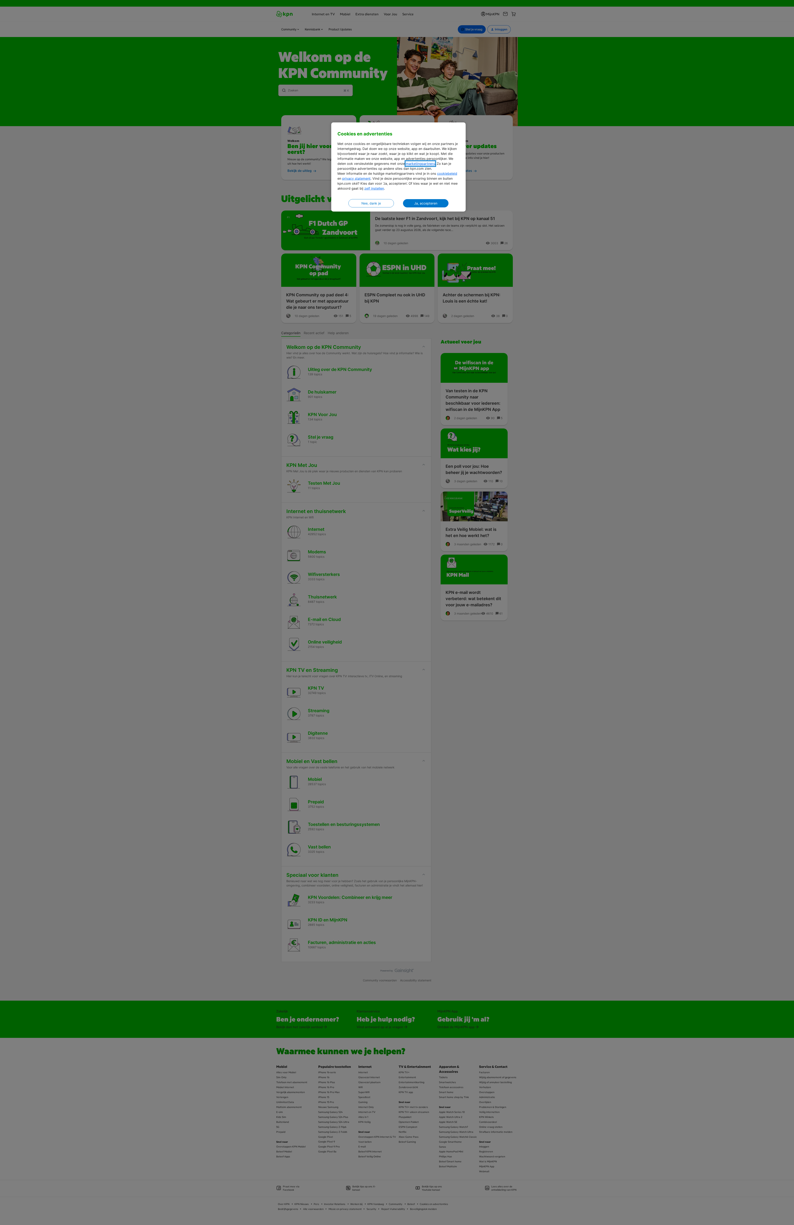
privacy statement (356, 178)
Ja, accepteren (425, 203)
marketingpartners (420, 163)
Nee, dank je (371, 203)
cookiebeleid (447, 173)
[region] (398, 167)
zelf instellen (374, 188)
